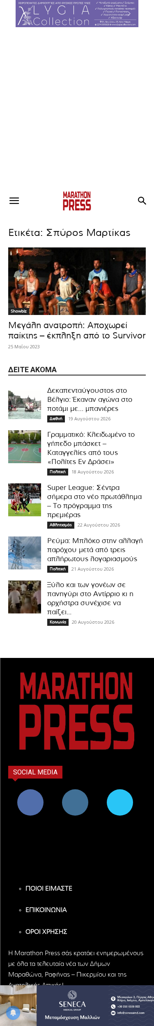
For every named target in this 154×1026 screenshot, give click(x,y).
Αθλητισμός (61, 525)
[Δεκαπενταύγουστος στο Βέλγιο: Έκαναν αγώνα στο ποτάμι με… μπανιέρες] (24, 402)
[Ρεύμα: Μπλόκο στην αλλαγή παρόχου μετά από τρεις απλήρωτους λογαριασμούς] (24, 552)
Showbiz (19, 311)
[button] (77, 13)
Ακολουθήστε (75, 792)
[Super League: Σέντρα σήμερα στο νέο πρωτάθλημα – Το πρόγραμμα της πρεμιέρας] (24, 499)
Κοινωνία (58, 622)
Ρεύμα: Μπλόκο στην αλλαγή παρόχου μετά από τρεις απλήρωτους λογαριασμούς (95, 549)
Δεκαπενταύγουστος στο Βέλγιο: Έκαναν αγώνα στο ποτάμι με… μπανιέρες (89, 399)
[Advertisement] (77, 108)
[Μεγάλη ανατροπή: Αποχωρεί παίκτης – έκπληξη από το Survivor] (77, 281)
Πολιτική (58, 472)
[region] (77, 13)
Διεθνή (56, 419)
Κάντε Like (30, 792)
